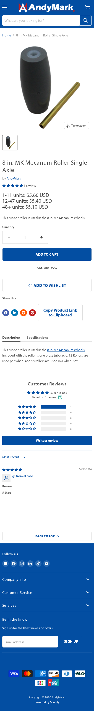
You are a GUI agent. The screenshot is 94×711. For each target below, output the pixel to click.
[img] (12, 470)
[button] (13, 185)
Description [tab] (11, 337)
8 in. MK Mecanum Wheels (66, 350)
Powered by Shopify (47, 702)
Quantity (8, 227)
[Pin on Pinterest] (32, 312)
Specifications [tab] (37, 337)
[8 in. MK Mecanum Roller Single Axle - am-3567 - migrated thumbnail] (10, 142)
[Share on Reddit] (23, 312)
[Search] (85, 20)
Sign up (71, 641)
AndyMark (14, 178)
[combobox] (40, 20)
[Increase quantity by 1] (41, 237)
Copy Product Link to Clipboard (60, 312)
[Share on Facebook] (5, 312)
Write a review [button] (47, 440)
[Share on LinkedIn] (14, 312)
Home (6, 35)
